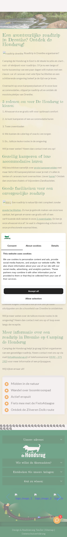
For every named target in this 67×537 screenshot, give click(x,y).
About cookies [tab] (33, 245)
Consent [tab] (12, 245)
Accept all (33, 291)
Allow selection (33, 298)
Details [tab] (55, 245)
